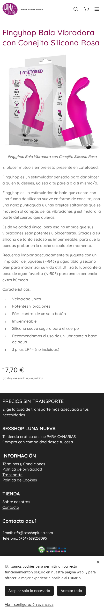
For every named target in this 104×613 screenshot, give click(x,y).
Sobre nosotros (16, 501)
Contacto (10, 507)
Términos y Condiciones (23, 463)
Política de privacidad (22, 469)
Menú (97, 9)
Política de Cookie (19, 480)
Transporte (12, 474)
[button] (76, 9)
